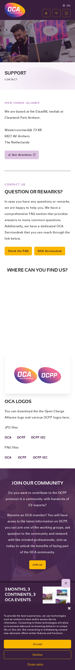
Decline (37, 655)
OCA (8, 437)
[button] (69, 608)
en (68, 5)
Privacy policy (35, 664)
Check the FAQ (18, 251)
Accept (37, 644)
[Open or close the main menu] (66, 13)
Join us (37, 564)
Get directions (22, 154)
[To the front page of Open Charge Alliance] (15, 10)
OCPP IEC (38, 437)
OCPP (21, 437)
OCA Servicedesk (50, 251)
